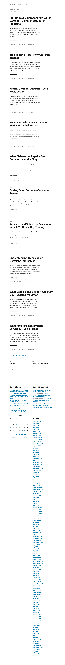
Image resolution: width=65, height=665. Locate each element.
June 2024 (35, 475)
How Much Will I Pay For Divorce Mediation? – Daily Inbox (28, 124)
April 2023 (35, 503)
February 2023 (37, 508)
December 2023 (37, 487)
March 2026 (36, 431)
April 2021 (35, 553)
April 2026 (35, 429)
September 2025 (37, 444)
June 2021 (35, 549)
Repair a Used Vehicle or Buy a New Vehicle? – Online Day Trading (30, 226)
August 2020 (36, 569)
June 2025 (35, 450)
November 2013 (37, 594)
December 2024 (37, 462)
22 (22, 430)
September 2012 (37, 623)
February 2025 (37, 458)
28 (19, 434)
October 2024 (36, 466)
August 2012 (36, 625)
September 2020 (37, 567)
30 (25, 434)
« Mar (13, 437)
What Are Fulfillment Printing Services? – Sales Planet (26, 327)
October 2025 (36, 442)
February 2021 (36, 557)
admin (12, 44)
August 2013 (36, 600)
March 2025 (36, 456)
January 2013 (36, 615)
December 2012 (37, 617)
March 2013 (36, 610)
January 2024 (36, 485)
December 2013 (37, 592)
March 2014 (36, 586)
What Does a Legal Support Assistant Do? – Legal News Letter (31, 293)
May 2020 (35, 575)
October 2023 (36, 491)
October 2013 (36, 596)
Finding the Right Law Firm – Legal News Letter (29, 90)
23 (25, 430)
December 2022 (37, 512)
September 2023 (37, 493)
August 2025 (36, 446)
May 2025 (35, 452)
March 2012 (36, 635)
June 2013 (35, 604)
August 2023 (36, 495)
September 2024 (37, 468)
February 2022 (37, 532)
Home (24, 44)
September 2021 (37, 542)
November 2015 (37, 580)
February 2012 (36, 637)
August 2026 (36, 421)
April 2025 (35, 454)
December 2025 (37, 437)
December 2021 (37, 536)
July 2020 (35, 571)
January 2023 (36, 510)
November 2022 (37, 514)
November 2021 (37, 538)
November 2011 (37, 643)
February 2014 (36, 588)
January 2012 (36, 639)
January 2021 (36, 559)
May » (25, 437)
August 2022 (36, 520)
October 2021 (36, 540)
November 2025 (37, 440)
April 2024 (35, 479)
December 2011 (37, 641)
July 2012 (35, 627)
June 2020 (35, 573)
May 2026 (35, 427)
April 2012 (35, 633)
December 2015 (37, 577)
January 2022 (36, 534)
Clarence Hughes (37, 390)
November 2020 (37, 563)
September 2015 (37, 584)
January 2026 (36, 435)
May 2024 (35, 477)
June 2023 (35, 499)
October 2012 (36, 621)
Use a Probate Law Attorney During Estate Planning (42, 400)
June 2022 (35, 524)
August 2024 (36, 470)
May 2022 (35, 526)
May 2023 (35, 501)
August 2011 (36, 650)
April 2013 (35, 608)
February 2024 (37, 483)
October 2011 (36, 645)
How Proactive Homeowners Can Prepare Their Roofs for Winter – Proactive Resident (18, 410)
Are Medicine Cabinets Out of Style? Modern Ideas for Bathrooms (19, 405)
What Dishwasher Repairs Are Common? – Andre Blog (27, 158)
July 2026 (35, 423)
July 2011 (35, 652)
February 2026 (37, 433)
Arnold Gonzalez (37, 407)
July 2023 (35, 497)
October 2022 (36, 516)
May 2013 (35, 606)
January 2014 (36, 590)
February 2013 (36, 612)
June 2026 (35, 425)
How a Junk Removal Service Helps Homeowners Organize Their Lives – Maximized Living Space (19, 396)
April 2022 (35, 528)
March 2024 (36, 481)
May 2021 (35, 551)
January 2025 (36, 460)
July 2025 (35, 448)
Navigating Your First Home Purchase (41, 404)
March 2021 (36, 555)
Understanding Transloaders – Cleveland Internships (27, 259)
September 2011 (37, 647)
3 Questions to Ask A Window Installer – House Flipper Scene (19, 390)
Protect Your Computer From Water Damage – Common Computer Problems (30, 20)
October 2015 (36, 582)
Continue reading (14, 40)
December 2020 (37, 561)
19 (13, 430)
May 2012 (35, 631)
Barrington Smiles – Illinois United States (18, 401)
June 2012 (35, 629)
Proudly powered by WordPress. (19, 660)
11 (10, 427)
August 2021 (36, 545)
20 (16, 430)
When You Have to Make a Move (41, 390)
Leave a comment (31, 44)
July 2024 (35, 472)
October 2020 (36, 565)
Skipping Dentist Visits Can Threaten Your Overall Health (41, 395)
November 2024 (37, 464)
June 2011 (35, 654)
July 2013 (35, 602)
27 (16, 434)
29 (22, 434)
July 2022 (35, 522)
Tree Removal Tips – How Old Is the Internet (30, 56)
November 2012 (37, 619)
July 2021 (35, 547)
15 (22, 427)
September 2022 (37, 518)
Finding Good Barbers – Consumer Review (30, 192)
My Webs (12, 4)
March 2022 (36, 530)
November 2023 (37, 489)
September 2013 (37, 598)
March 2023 (36, 505)
